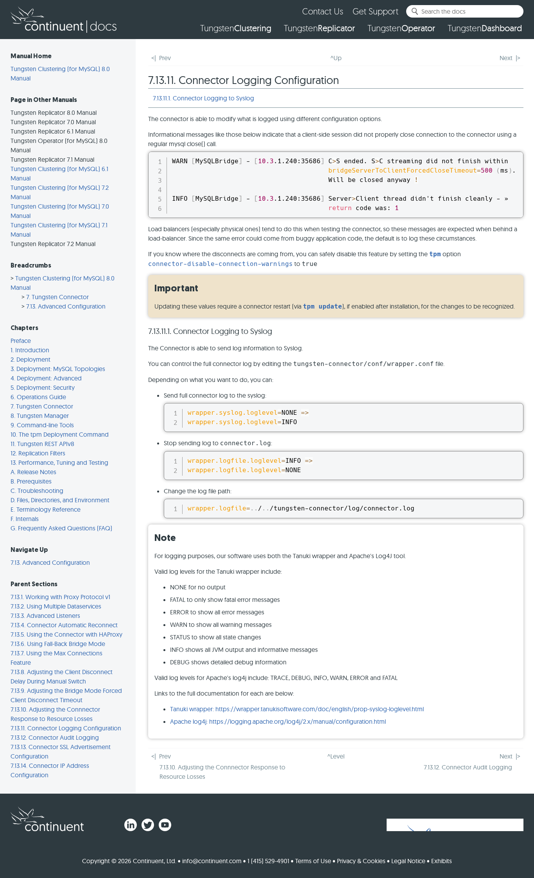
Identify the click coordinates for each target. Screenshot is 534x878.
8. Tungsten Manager (40, 415)
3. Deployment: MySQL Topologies (58, 369)
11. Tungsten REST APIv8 (42, 444)
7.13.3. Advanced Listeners (45, 615)
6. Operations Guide (38, 397)
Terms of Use (313, 861)
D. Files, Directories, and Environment (60, 500)
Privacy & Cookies (361, 861)
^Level (335, 756)
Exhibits (441, 861)
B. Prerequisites (31, 481)
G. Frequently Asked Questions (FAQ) (61, 528)
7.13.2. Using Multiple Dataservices (56, 606)
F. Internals (25, 519)
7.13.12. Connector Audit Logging (55, 737)
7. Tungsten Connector (57, 297)
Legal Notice (408, 861)
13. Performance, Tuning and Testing (59, 462)
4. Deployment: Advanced (46, 378)
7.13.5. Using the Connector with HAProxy (66, 634)
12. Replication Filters (38, 453)
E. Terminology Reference (46, 509)
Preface (21, 340)
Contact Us (322, 11)
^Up (336, 58)
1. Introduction (30, 350)
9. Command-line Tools (42, 425)
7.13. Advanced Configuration (66, 306)
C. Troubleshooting (37, 490)
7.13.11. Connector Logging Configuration (66, 728)
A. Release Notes (33, 472)
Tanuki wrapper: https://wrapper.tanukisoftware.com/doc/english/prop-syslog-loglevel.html (297, 709)
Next (506, 58)
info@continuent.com (212, 861)
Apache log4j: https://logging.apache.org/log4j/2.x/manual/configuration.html (278, 721)
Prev (165, 58)
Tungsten (235, 28)
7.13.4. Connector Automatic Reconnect (64, 625)
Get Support (375, 11)
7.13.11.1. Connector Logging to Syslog (203, 98)
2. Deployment (30, 359)
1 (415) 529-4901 (268, 861)
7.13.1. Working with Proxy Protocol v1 (60, 597)
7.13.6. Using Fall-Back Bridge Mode (58, 644)
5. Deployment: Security (43, 387)
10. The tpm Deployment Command (60, 434)
